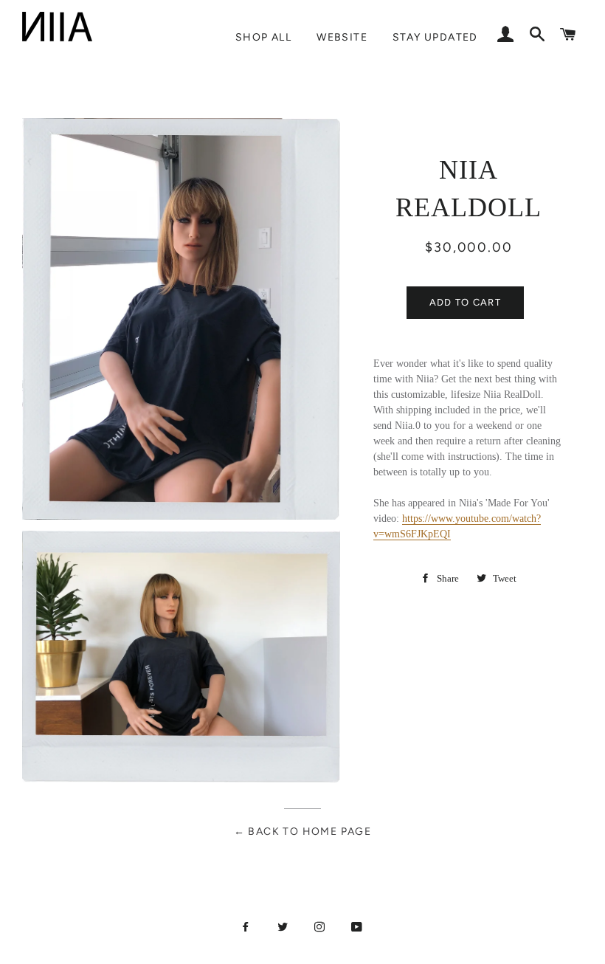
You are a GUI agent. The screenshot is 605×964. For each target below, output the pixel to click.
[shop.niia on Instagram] (320, 927)
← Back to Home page (303, 831)
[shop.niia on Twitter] (284, 927)
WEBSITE (342, 37)
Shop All (263, 37)
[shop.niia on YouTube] (358, 927)
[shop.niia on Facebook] (247, 927)
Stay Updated (435, 37)
